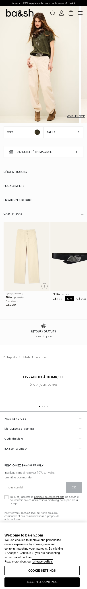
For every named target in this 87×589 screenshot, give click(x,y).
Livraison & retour (17, 200)
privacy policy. (43, 561)
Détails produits (15, 172)
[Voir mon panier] (71, 13)
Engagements (14, 186)
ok (74, 487)
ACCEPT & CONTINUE (42, 582)
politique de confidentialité (49, 497)
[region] (43, 555)
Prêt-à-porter (10, 357)
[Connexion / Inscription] (61, 13)
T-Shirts (26, 357)
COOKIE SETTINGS (42, 570)
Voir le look (76, 116)
